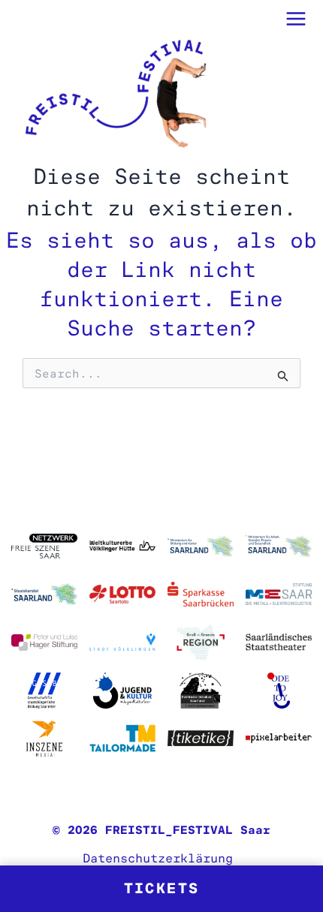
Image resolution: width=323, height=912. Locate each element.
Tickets (162, 888)
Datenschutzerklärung (158, 857)
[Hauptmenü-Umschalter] (297, 19)
